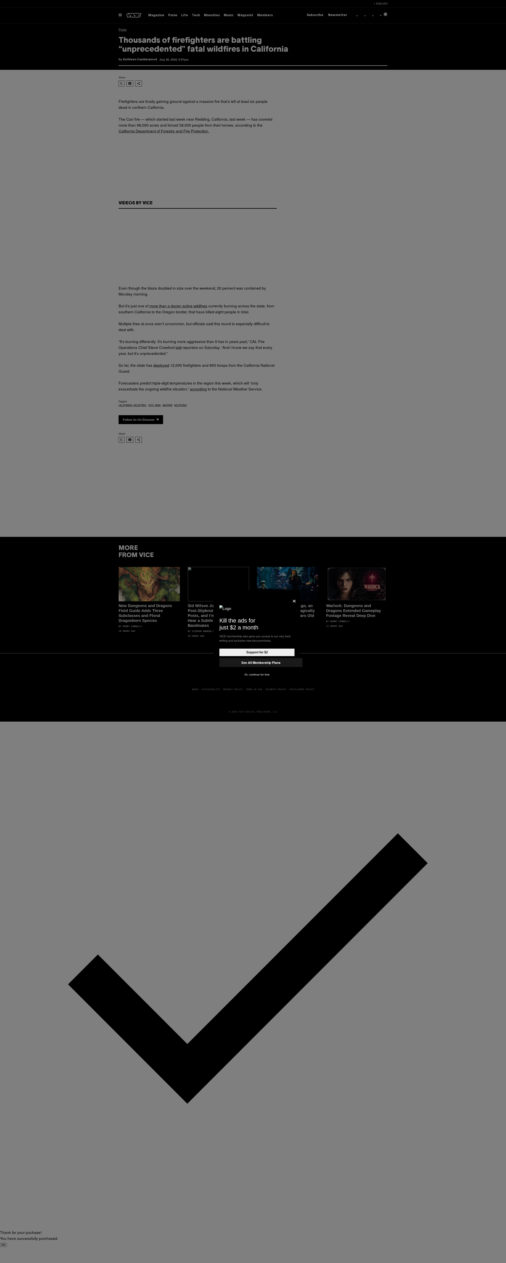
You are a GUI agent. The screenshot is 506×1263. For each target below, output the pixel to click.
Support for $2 (257, 652)
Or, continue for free (257, 674)
